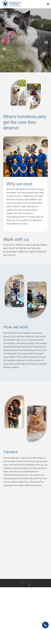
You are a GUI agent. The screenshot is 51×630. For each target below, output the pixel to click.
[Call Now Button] (45, 625)
